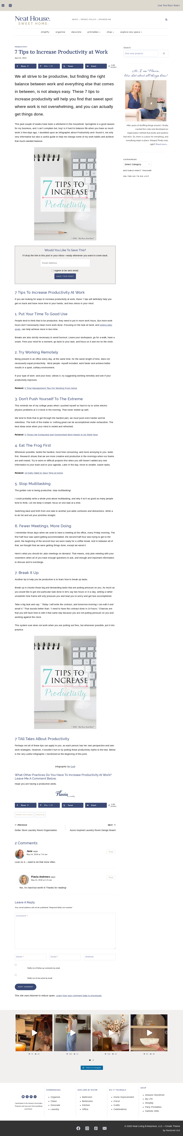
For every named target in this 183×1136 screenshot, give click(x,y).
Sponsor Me (105, 19)
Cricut (117, 1101)
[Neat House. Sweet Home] (32, 19)
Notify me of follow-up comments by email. (43, 968)
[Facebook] (78, 1128)
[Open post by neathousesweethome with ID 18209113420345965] (110, 1032)
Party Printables (153, 1107)
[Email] (104, 1128)
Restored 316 (173, 1130)
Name (20, 957)
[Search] (164, 53)
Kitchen (86, 1105)
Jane (29, 851)
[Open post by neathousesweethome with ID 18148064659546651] (149, 1032)
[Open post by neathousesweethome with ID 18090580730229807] (72, 1032)
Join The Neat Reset (169, 5)
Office (85, 1109)
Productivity (21, 47)
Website (89, 957)
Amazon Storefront (154, 1095)
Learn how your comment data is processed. (79, 995)
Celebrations (120, 1109)
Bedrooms (87, 1101)
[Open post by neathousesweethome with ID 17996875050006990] (34, 1032)
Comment (22, 916)
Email (54, 957)
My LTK (149, 1099)
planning (40, 815)
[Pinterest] (3, 5)
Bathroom (87, 1097)
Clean (54, 1101)
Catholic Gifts (152, 1111)
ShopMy (149, 1103)
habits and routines (24, 815)
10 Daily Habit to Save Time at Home (44, 473)
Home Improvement (124, 1097)
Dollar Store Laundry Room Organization (36, 827)
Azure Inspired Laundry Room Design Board (93, 827)
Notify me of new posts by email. (40, 978)
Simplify (45, 32)
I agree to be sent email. (66, 270)
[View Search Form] (166, 20)
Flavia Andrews (40, 876)
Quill (72, 766)
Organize (60, 32)
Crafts (117, 1105)
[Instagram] (10, 5)
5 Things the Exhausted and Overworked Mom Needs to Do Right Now (61, 434)
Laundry (55, 1109)
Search (127, 47)
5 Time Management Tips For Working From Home (51, 388)
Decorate (76, 32)
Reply (111, 852)
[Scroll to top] (177, 1126)
